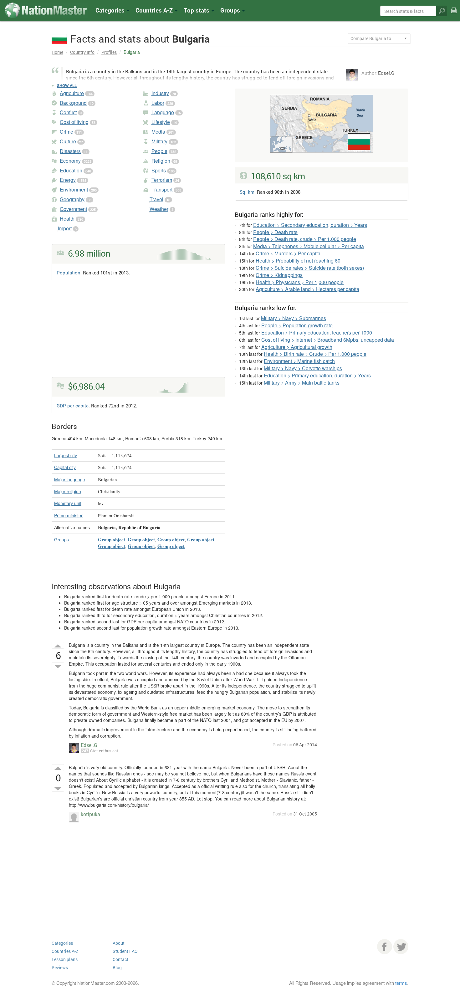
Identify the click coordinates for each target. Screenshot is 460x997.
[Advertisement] (138, 333)
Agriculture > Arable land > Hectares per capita (307, 289)
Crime (66, 131)
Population (68, 272)
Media (158, 131)
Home (57, 52)
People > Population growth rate (297, 325)
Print (453, 14)
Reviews (60, 967)
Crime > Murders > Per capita (288, 253)
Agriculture (72, 93)
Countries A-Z (65, 951)
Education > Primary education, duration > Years (317, 375)
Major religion (67, 491)
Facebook (384, 946)
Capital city (65, 467)
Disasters (70, 151)
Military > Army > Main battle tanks (302, 382)
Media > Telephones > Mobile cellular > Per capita (308, 246)
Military (159, 141)
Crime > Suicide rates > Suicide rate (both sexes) (310, 267)
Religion (160, 160)
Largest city (65, 455)
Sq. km (247, 192)
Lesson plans (65, 959)
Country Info (82, 52)
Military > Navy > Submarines (293, 318)
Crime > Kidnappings (279, 275)
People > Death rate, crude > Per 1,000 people (304, 239)
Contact (120, 959)
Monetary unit (67, 503)
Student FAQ (125, 951)
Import (65, 228)
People (159, 151)
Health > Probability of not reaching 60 (298, 260)
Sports (158, 170)
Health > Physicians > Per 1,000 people (300, 282)
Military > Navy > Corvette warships (303, 368)
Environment (74, 189)
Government (73, 208)
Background (73, 102)
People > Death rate (275, 232)
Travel (156, 199)
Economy (70, 160)
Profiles (109, 52)
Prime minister (68, 515)
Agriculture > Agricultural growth (296, 346)
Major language (69, 479)
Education (71, 170)
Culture (68, 141)
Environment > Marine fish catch (299, 361)
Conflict (68, 112)
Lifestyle (160, 121)
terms (401, 982)
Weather (159, 208)
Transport (161, 189)
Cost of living (74, 121)
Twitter (400, 946)
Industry (160, 93)
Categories (110, 10)
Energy (68, 179)
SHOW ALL (67, 85)
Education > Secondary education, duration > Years (310, 224)
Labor (157, 102)
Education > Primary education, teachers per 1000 (316, 332)
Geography (72, 199)
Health (67, 218)
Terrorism (161, 179)
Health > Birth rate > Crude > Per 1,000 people (315, 353)
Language (162, 112)
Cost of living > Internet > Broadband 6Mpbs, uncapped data (327, 339)
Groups (231, 10)
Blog (117, 967)
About (119, 943)
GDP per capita (73, 405)
